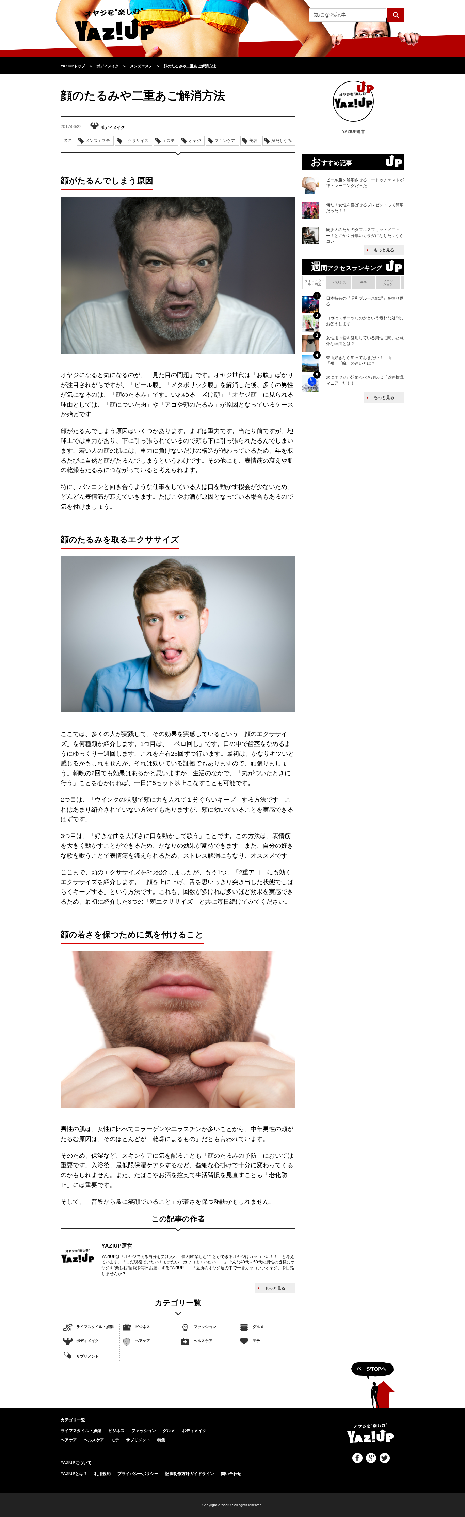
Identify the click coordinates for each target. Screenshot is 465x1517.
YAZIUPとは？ (74, 1473)
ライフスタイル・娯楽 (95, 1327)
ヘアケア (142, 1341)
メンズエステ (97, 140)
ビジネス (142, 1327)
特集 (161, 1440)
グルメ (258, 1327)
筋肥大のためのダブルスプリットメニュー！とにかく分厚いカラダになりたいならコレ (365, 235)
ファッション (205, 1327)
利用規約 (102, 1473)
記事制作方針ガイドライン (189, 1473)
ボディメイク (87, 1341)
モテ (256, 1341)
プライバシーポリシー (137, 1473)
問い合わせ (231, 1473)
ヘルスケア (203, 1341)
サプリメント (87, 1356)
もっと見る (275, 1288)
